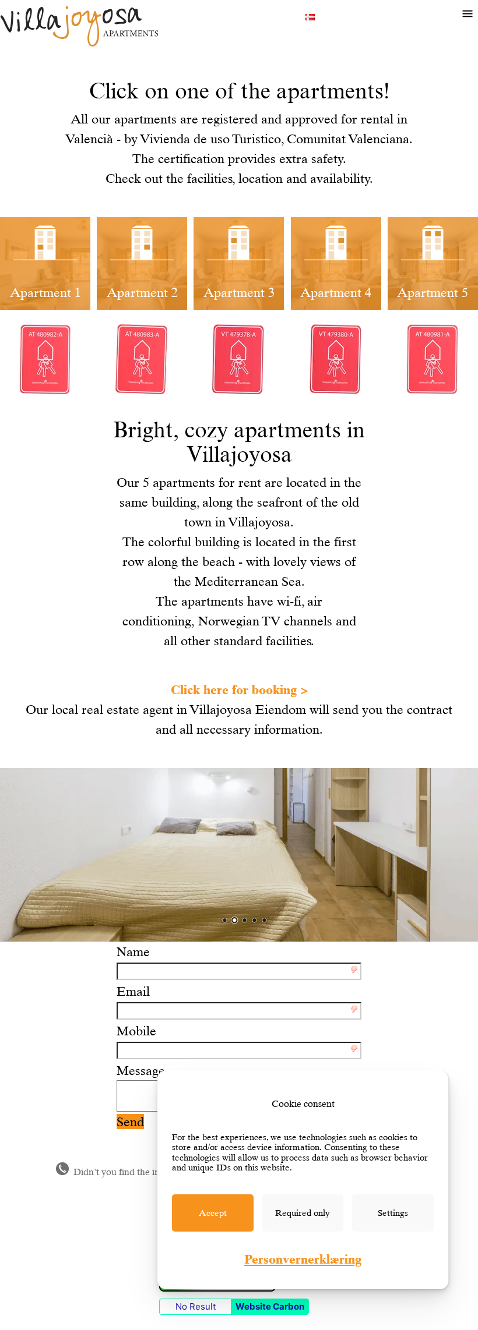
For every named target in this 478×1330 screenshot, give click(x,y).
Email (133, 991)
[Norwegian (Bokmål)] (310, 15)
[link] (213, 1213)
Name (133, 951)
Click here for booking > (239, 689)
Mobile (136, 1030)
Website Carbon (270, 1306)
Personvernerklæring (302, 1259)
